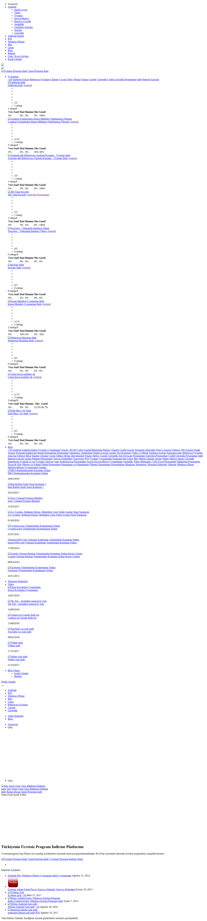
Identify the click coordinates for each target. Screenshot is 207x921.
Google (92, 79)
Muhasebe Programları (188, 461)
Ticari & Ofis (14, 464)
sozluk (112, 453)
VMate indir (14, 645)
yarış (56, 461)
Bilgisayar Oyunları (40, 79)
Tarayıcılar (78, 458)
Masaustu (130, 464)
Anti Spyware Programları (131, 455)
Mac (10, 44)
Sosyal (90, 461)
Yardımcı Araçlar (157, 453)
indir (139, 79)
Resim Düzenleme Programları (53, 453)
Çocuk (62, 79)
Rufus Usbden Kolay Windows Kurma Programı (33, 901)
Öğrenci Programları (100, 464)
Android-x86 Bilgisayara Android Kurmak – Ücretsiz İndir (38, 158)
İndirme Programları (42, 458)
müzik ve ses (20, 9)
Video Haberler (15, 716)
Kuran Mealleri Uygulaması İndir (25, 304)
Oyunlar (18, 15)
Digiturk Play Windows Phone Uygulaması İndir (32, 875)
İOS (10, 38)
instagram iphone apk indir (21, 912)
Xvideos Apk (14, 895)
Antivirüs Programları (38, 194)
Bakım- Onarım (111, 450)
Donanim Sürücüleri (145, 450)
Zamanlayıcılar (174, 453)
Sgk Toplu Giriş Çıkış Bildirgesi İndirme (27, 789)
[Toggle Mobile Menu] (2, 685)
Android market (16, 36)
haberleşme (13, 461)
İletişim (11, 53)
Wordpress (141, 464)
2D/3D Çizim (76, 450)
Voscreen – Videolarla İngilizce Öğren (27, 231)
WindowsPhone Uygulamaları (23, 467)
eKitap (77, 79)
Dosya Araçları (164, 450)
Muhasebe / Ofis (148, 461)
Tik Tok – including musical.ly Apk (26, 604)
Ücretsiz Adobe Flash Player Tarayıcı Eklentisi (31, 889)
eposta (28, 458)
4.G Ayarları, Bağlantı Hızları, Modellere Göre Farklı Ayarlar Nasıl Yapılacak (47, 515)
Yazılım (35, 455)
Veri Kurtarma (124, 453)
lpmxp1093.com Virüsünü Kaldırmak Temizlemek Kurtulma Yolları (42, 542)
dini (73, 455)
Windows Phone (16, 41)
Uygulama (13, 76)
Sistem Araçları (101, 453)
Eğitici (70, 79)
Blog (10, 50)
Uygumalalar (105, 458)
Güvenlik (19, 33)
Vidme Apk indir (16, 659)
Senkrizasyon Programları (73, 461)
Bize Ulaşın (14, 670)
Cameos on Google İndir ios (22, 617)
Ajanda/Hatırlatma (93, 450)
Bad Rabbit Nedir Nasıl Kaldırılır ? (26, 487)
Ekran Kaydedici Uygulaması (23, 590)
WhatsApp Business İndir (21, 340)
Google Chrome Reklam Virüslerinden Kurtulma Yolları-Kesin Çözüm (44, 556)
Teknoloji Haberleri (157, 464)
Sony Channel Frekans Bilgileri (24, 501)
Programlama (118, 464)
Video (17, 12)
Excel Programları (167, 461)
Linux (11, 47)
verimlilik (19, 24)
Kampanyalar (119, 458)
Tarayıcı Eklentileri (63, 458)
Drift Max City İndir (18, 413)
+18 (10, 79)
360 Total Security (17, 194)
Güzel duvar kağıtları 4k (20, 377)
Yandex (43, 467)
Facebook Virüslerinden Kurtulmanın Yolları (30, 570)
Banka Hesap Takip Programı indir (24, 791)
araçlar (158, 458)
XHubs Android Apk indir (21, 907)
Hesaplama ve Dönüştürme (75, 464)
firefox (96, 455)
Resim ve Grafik (22, 21)
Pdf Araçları (187, 450)
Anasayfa (13, 724)
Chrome (54, 79)
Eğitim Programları (51, 464)
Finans (84, 79)
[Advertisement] (103, 754)
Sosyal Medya (21, 18)
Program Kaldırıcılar (26, 453)
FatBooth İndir (15, 85)
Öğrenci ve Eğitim (31, 464)
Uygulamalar (53, 450)
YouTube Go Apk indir (19, 631)
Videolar (172, 464)
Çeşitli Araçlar (127, 450)
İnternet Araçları (150, 79)
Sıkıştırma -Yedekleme (81, 453)
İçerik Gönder (15, 59)
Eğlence (176, 450)
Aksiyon (12, 455)
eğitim (165, 458)
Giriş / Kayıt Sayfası (18, 56)
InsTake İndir (14, 267)
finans (181, 458)
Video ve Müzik (140, 453)
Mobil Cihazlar (146, 458)
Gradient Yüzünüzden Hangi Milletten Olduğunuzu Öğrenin (38, 121)
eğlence (173, 458)
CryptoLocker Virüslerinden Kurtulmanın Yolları (32, 528)
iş (21, 461)
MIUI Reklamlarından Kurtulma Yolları (28, 473)
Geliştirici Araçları (23, 27)
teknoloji (80, 455)
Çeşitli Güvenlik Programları (121, 79)
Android (12, 6)
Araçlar (18, 30)
